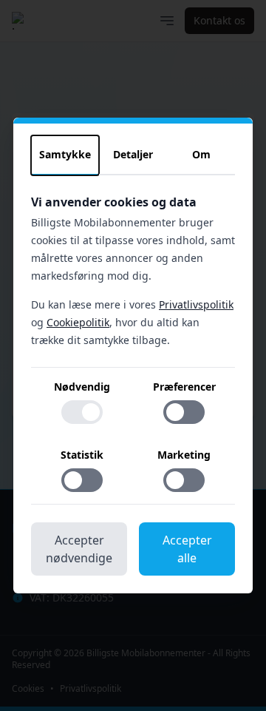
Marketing (184, 455)
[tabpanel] (133, 349)
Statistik (82, 455)
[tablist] (133, 155)
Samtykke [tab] (65, 154)
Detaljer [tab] (133, 154)
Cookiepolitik (78, 322)
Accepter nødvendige (79, 549)
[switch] (82, 412)
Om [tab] (201, 154)
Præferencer (184, 387)
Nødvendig (82, 387)
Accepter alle (187, 549)
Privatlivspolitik (196, 304)
